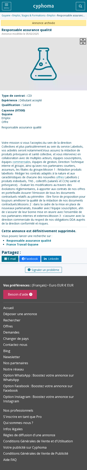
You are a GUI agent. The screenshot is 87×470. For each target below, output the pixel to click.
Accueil (8, 308)
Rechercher (11, 320)
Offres (8, 326)
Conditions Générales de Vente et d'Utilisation (38, 441)
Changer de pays (16, 338)
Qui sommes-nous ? (18, 423)
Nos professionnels (18, 410)
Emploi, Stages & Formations (28, 15)
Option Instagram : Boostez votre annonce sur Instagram (38, 398)
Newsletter (11, 357)
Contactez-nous (15, 344)
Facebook (31, 259)
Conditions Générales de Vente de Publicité (35, 453)
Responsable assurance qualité (28, 240)
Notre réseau (13, 369)
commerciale (21, 162)
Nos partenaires (15, 363)
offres (60, 177)
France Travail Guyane (22, 244)
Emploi (51, 15)
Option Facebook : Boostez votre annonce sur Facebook (38, 388)
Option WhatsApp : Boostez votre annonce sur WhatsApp (38, 377)
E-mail (12, 259)
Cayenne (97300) (13, 110)
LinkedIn (53, 259)
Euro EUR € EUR (61, 285)
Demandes (11, 332)
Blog (6, 351)
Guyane (6, 15)
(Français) (39, 285)
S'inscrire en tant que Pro (22, 416)
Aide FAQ (10, 459)
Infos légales (13, 429)
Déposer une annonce (20, 314)
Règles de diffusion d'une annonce (29, 435)
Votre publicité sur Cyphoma (25, 447)
